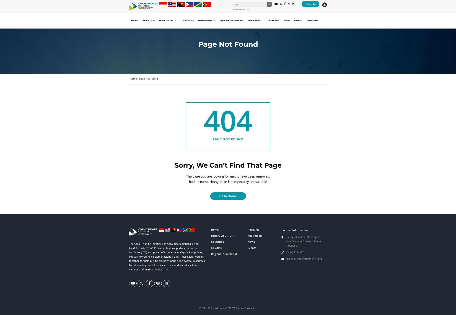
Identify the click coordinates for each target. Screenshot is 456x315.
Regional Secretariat (224, 254)
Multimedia (272, 20)
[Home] (143, 6)
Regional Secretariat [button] (230, 20)
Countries (217, 242)
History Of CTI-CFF (222, 235)
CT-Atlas (216, 248)
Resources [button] (254, 20)
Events (298, 20)
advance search (241, 9)
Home (134, 20)
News (287, 20)
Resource (254, 229)
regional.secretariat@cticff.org (304, 258)
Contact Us (312, 20)
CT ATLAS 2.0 (187, 20)
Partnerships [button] (205, 20)
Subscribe (310, 4)
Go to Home (228, 196)
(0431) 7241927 (295, 252)
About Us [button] (147, 20)
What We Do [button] (166, 20)
